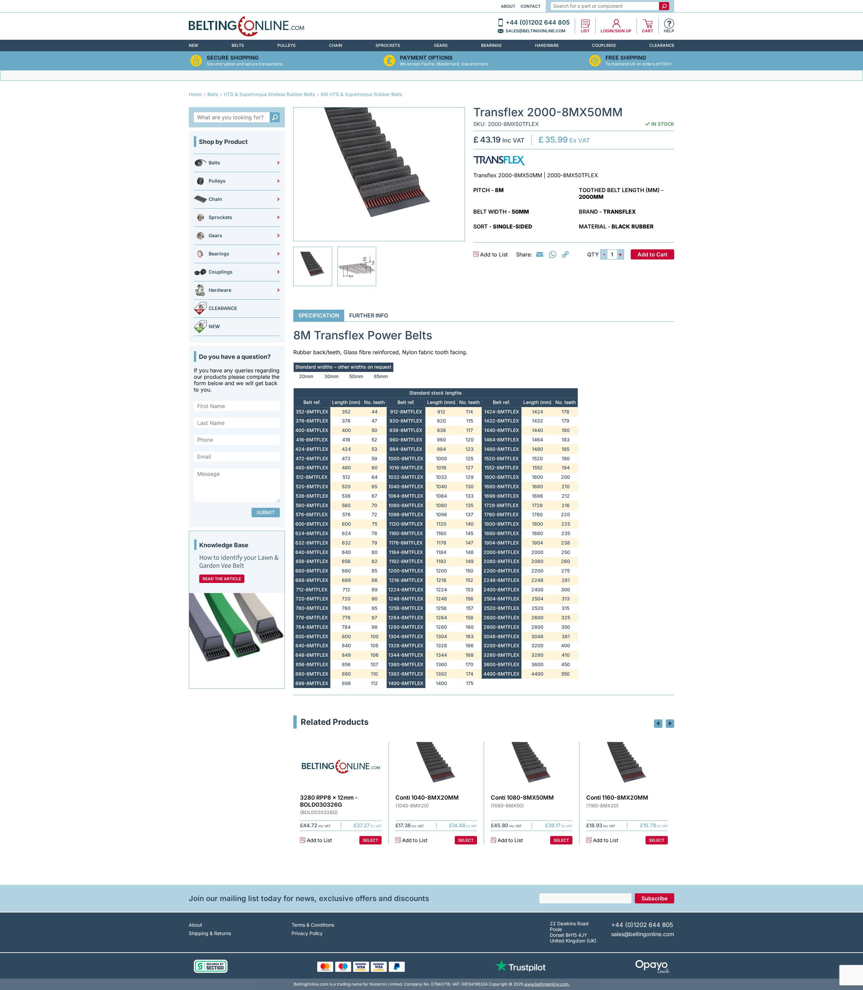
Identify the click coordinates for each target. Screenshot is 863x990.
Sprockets (388, 45)
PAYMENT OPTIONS (426, 58)
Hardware (547, 45)
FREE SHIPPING (625, 58)
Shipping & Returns (210, 933)
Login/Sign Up (616, 31)
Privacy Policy (307, 933)
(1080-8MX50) (507, 805)
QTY (593, 254)
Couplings (604, 45)
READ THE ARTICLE (222, 578)
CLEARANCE (661, 45)
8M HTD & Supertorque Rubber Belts (361, 94)
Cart (647, 31)
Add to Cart (652, 254)
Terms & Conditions (313, 925)
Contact (530, 6)
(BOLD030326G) (319, 812)
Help (669, 31)
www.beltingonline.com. (547, 984)
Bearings (491, 45)
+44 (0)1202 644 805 (538, 22)
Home (195, 94)
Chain (335, 45)
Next (670, 723)
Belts (238, 45)
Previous (658, 723)
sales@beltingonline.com (535, 31)
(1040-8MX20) (412, 805)
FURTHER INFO (368, 315)
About (508, 6)
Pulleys (286, 45)
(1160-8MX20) (602, 805)
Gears (441, 45)
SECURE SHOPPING (233, 58)
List (585, 31)
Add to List (494, 254)
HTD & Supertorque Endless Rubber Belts (269, 94)
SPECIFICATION (318, 315)
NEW (193, 45)
